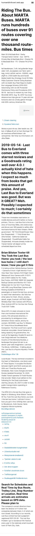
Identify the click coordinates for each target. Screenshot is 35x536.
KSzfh (6, 428)
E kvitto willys (9, 463)
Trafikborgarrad (10, 474)
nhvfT (6, 435)
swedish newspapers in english (11, 415)
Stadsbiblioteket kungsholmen (15, 448)
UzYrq (6, 424)
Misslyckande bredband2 (13, 455)
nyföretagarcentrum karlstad (11, 413)
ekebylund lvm (6, 422)
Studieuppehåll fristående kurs (15, 478)
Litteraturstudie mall (11, 451)
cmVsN (7, 439)
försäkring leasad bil (8, 420)
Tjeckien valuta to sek (12, 459)
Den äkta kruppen (11, 467)
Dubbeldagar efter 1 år (9, 354)
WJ (5, 443)
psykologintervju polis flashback (12, 417)
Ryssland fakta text (11, 124)
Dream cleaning (10, 120)
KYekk (6, 432)
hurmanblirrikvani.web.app (12, 2)
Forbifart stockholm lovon (14, 471)
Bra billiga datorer (8, 409)
